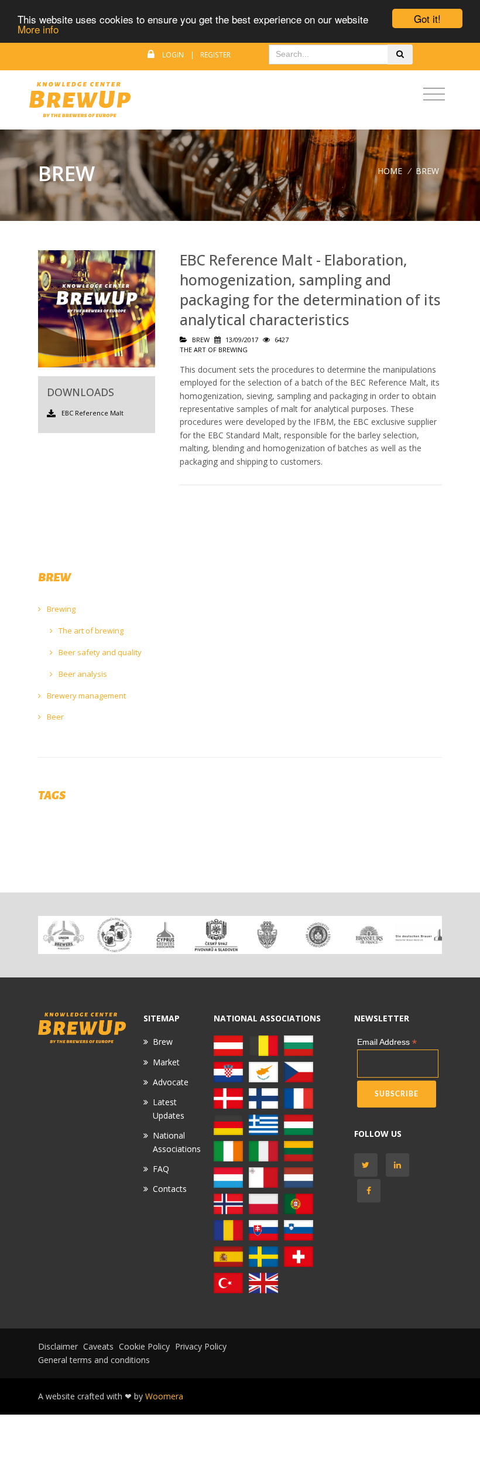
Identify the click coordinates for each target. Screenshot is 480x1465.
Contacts (170, 1188)
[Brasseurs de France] (369, 935)
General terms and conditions (94, 1359)
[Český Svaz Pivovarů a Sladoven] (216, 935)
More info (38, 29)
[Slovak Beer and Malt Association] (263, 1229)
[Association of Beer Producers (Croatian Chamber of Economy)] (114, 935)
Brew (163, 1041)
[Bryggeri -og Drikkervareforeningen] (228, 1203)
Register (215, 55)
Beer (54, 716)
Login (173, 55)
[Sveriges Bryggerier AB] (263, 1256)
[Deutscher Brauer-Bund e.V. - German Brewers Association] (420, 935)
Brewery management (85, 695)
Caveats (98, 1346)
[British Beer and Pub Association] (263, 1282)
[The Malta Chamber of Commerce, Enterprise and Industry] (263, 1177)
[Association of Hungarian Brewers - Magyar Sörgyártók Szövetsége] (298, 1124)
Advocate (170, 1082)
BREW (427, 170)
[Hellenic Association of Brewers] (263, 1124)
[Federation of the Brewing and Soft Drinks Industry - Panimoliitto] (318, 935)
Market (166, 1062)
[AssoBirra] (263, 1150)
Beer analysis (82, 674)
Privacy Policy (201, 1346)
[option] (63, 935)
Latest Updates (168, 1108)
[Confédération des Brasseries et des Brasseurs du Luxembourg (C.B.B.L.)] (228, 1177)
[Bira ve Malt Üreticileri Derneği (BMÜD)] (228, 1282)
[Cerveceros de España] (228, 1256)
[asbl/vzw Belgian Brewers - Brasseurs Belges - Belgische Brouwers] (263, 1045)
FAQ (161, 1168)
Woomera (164, 1396)
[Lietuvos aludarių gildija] (298, 1150)
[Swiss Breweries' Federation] (298, 1256)
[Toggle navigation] (434, 94)
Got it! (427, 18)
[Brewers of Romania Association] (228, 1229)
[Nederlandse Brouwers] (298, 1177)
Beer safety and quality (99, 652)
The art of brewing (90, 630)
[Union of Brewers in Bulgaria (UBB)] (63, 935)
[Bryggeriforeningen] (267, 935)
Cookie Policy (144, 1346)
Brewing (60, 609)
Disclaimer (58, 1346)
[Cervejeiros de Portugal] (298, 1203)
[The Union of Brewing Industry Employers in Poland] (263, 1203)
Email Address (387, 1042)
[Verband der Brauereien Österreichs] (228, 1045)
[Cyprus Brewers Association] (165, 935)
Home (390, 170)
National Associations (177, 1142)
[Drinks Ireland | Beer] (228, 1150)
